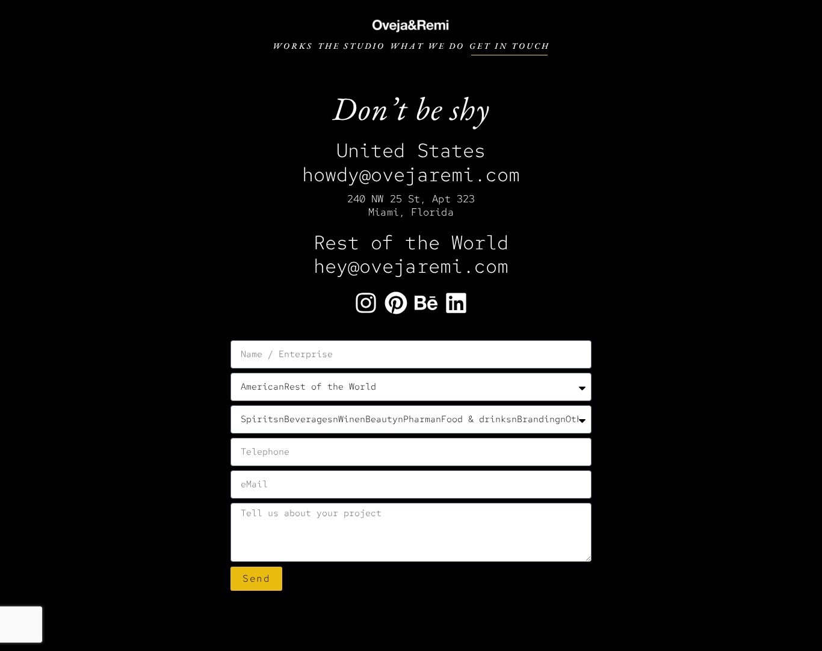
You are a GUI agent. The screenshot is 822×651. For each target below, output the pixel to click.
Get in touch (509, 45)
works (293, 45)
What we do (427, 45)
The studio (351, 45)
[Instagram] (365, 302)
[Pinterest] (396, 302)
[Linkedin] (456, 302)
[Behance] (426, 302)
